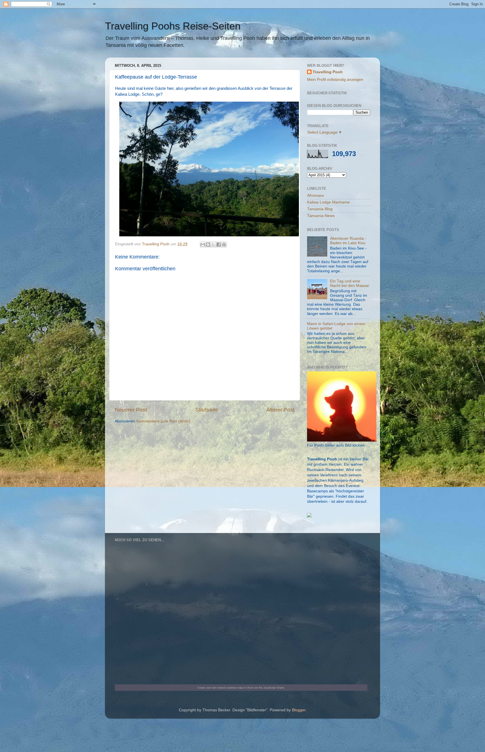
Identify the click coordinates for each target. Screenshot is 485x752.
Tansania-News (321, 216)
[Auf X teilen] (213, 244)
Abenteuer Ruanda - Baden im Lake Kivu (348, 240)
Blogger (298, 710)
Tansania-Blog (320, 209)
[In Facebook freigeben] (218, 244)
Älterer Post (280, 410)
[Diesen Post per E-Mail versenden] (202, 244)
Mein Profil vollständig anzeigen (335, 79)
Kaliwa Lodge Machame (328, 202)
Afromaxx (315, 195)
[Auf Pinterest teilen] (224, 244)
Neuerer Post (131, 410)
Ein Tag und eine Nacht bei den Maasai (349, 283)
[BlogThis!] (208, 244)
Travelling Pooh (328, 72)
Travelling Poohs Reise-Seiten (173, 26)
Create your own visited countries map (219, 687)
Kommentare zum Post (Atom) (163, 421)
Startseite (206, 410)
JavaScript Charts (273, 687)
